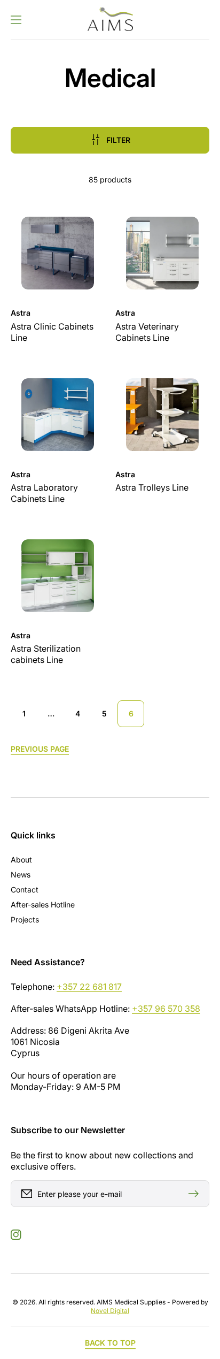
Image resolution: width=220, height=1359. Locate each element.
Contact (24, 889)
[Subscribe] (196, 1193)
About (21, 859)
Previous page (40, 748)
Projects (25, 919)
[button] (16, 20)
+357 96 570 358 (166, 1008)
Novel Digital (110, 1311)
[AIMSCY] (110, 20)
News (20, 874)
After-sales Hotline (43, 904)
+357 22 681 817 (89, 986)
